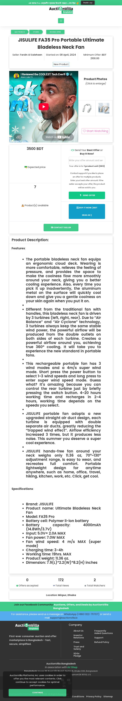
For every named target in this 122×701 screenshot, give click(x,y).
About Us (78, 631)
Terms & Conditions (73, 696)
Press (76, 642)
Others (36, 32)
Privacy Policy (93, 696)
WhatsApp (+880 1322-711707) (81, 614)
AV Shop (72, 667)
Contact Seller (62, 227)
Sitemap (108, 696)
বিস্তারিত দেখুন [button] (87, 2)
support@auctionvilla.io (64, 617)
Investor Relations (78, 636)
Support (98, 637)
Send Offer (56, 32)
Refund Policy (101, 642)
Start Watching (97, 131)
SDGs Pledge (77, 654)
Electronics (20, 32)
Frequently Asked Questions (103, 632)
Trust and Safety (78, 647)
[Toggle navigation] (61, 20)
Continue (37, 692)
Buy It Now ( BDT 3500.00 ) (88, 211)
